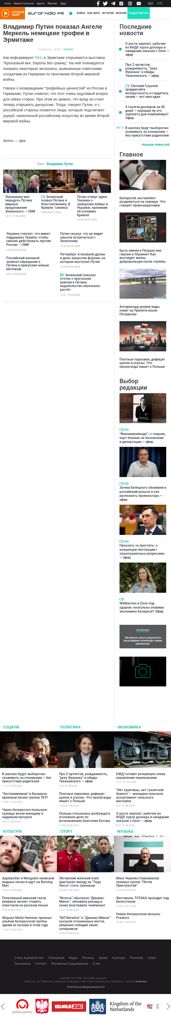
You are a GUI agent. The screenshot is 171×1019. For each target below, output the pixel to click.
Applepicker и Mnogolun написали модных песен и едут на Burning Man (28, 881)
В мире (68, 49)
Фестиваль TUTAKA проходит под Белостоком (142, 900)
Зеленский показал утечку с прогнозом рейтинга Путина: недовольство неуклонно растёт (80, 282)
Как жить (93, 13)
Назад (2, 1006)
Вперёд (168, 1006)
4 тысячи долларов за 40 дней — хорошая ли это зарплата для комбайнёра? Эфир (146, 112)
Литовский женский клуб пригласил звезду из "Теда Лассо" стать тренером (80, 881)
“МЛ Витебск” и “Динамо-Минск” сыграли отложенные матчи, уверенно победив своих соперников (84, 923)
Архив (103, 958)
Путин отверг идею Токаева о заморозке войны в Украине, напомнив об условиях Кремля (92, 206)
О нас (97, 964)
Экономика (129, 727)
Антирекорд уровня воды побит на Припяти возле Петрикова (139, 310)
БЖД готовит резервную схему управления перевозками (140, 776)
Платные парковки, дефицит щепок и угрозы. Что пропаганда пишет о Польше (142, 363)
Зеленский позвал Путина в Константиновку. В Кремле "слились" (55, 202)
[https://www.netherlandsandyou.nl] (93, 1006)
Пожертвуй (56, 958)
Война (81, 13)
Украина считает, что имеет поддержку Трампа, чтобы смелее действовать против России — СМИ (28, 239)
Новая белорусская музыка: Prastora (138, 916)
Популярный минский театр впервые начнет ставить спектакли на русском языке (25, 901)
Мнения (121, 13)
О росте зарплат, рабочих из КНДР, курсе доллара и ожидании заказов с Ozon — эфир (147, 49)
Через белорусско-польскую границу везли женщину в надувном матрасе (24, 813)
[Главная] (46, 13)
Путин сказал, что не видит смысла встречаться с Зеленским (81, 237)
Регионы (88, 958)
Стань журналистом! (29, 958)
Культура (12, 831)
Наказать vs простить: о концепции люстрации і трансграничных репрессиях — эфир (142, 551)
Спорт (66, 831)
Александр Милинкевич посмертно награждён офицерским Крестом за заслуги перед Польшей (137, 697)
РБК (38, 58)
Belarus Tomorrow (24, 3)
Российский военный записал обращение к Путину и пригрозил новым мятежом (27, 263)
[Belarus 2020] (46, 1006)
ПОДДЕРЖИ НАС (138, 13)
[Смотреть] (43, 196)
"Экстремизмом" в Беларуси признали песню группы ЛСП (25, 795)
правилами (141, 981)
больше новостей (155, 145)
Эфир (63, 3)
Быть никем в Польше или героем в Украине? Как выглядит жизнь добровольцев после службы (142, 256)
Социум (11, 727)
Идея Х (40, 3)
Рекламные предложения (69, 964)
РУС (160, 3)
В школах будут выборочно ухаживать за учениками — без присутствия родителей (147, 131)
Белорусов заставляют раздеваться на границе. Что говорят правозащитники (142, 201)
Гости (7, 3)
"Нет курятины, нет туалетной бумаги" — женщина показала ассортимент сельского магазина (139, 795)
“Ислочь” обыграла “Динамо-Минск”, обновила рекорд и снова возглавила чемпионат (82, 901)
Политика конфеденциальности (85, 986)
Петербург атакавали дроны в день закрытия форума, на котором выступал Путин (82, 257)
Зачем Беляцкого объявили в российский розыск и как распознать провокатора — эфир (142, 494)
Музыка (125, 831)
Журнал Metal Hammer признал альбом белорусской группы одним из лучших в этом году (27, 921)
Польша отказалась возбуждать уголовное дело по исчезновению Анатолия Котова (85, 817)
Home (71, 13)
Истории (108, 13)
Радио (73, 958)
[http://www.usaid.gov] (142, 1006)
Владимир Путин (60, 164)
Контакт (41, 964)
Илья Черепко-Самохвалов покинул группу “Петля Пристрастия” (137, 881)
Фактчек (52, 3)
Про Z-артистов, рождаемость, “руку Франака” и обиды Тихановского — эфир (142, 70)
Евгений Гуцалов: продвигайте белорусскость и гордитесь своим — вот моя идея (146, 91)
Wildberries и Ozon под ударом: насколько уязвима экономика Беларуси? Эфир (141, 607)
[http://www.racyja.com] (127, 1006)
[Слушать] (126, 429)
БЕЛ (150, 3)
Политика (70, 727)
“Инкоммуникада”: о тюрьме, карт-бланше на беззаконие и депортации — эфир (142, 438)
